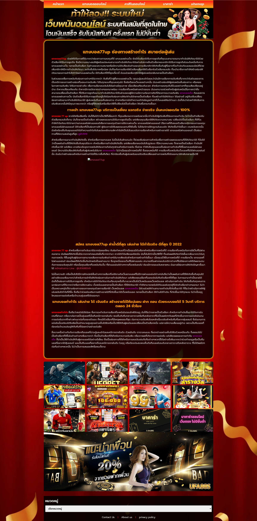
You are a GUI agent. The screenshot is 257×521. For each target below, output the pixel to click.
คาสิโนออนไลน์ (134, 3)
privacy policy (147, 517)
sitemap (197, 3)
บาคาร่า (168, 3)
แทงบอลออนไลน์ (94, 3)
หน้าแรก (58, 3)
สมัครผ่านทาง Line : (66, 268)
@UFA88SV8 (84, 268)
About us (126, 517)
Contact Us (108, 517)
